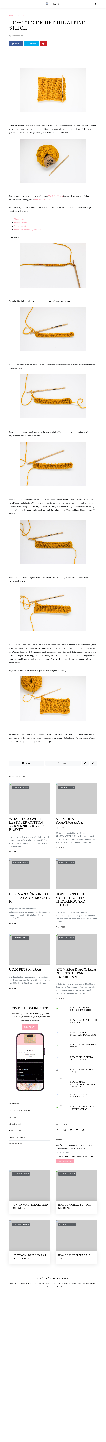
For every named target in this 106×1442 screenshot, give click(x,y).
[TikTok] (83, 1130)
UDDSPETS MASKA (25, 969)
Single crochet (20, 226)
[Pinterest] (71, 1130)
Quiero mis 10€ (65, 1161)
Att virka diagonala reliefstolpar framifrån (76, 973)
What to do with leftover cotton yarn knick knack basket (27, 824)
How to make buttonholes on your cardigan (83, 1084)
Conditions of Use (71, 1156)
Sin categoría (15, 1130)
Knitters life (15, 1117)
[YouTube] (77, 1130)
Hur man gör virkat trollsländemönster (29, 897)
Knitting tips (15, 1124)
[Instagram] (64, 1130)
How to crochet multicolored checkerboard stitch (71, 899)
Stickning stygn (17, 1137)
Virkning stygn (16, 16)
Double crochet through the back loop (29, 230)
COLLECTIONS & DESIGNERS (20, 1111)
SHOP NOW (29, 1027)
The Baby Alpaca (55, 196)
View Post (14, 852)
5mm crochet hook (42, 200)
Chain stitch (19, 219)
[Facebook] (58, 1130)
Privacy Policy (89, 1156)
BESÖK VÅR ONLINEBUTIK (53, 1278)
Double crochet (20, 222)
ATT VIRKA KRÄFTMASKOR (69, 820)
